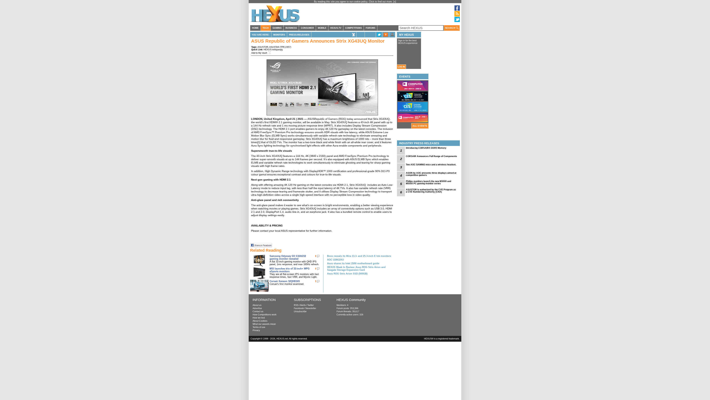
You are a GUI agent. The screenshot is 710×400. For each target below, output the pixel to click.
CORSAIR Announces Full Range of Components (431, 156)
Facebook (299, 308)
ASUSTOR (263, 47)
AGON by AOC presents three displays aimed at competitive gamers (431, 174)
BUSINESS (291, 28)
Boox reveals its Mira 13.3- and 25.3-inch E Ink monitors (359, 256)
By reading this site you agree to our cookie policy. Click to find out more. (353, 1)
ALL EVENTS (420, 126)
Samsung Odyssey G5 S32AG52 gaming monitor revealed (288, 257)
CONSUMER (307, 28)
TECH (266, 28)
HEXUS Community (351, 300)
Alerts (303, 305)
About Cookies (260, 321)
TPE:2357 (285, 47)
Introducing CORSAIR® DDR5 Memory (426, 148)
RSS (296, 305)
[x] (394, 1)
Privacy (256, 330)
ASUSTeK (274, 47)
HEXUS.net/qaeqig (273, 49)
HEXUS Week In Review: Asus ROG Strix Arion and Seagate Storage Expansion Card (356, 268)
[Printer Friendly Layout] (392, 35)
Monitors (279, 35)
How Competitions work (264, 314)
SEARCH (450, 28)
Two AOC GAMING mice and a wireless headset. (431, 165)
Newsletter (310, 308)
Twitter (310, 305)
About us (257, 305)
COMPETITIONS (353, 28)
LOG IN (401, 67)
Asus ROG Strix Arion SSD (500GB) (347, 273)
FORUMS (370, 28)
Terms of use (259, 327)
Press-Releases (299, 35)
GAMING (277, 28)
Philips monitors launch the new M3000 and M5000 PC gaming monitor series (428, 182)
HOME (255, 28)
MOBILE (322, 28)
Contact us (258, 311)
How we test (259, 317)
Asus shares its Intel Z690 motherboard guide (353, 263)
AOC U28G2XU (335, 259)
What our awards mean (264, 324)
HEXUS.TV (335, 28)
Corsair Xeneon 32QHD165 (285, 281)
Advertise (257, 308)
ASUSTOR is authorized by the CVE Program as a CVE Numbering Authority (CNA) (431, 191)
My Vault (262, 53)
